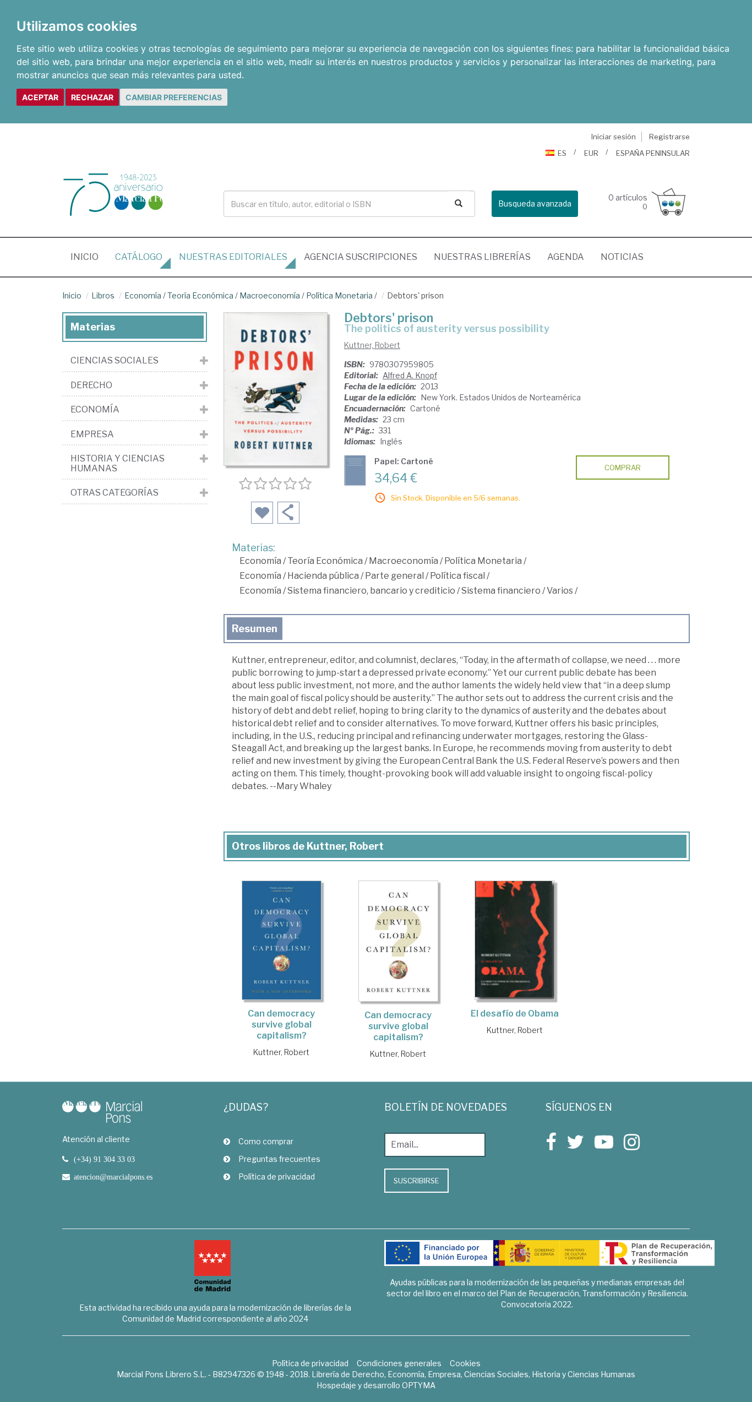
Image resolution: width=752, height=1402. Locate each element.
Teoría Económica (200, 295)
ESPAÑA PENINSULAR (653, 153)
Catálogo (138, 257)
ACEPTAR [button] (40, 97)
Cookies (465, 1363)
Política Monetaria (339, 295)
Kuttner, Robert (372, 345)
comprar (622, 467)
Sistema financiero (501, 590)
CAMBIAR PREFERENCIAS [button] (174, 97)
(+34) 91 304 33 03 (104, 1159)
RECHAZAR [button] (92, 97)
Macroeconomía (269, 295)
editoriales (233, 257)
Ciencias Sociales (114, 361)
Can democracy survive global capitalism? (281, 1024)
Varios (560, 590)
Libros (103, 295)
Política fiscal (457, 575)
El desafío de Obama (515, 1013)
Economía (142, 295)
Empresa (92, 434)
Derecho (91, 385)
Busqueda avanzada (534, 203)
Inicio (88, 256)
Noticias (622, 257)
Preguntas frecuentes (279, 1159)
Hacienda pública (323, 575)
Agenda (565, 257)
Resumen (254, 628)
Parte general (394, 575)
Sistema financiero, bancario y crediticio (371, 590)
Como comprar (265, 1141)
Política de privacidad (276, 1176)
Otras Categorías (114, 493)
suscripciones (360, 257)
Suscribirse (416, 1180)
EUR (591, 153)
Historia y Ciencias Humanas (117, 463)
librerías (482, 257)
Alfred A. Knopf (410, 375)
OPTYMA (418, 1385)
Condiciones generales (399, 1363)
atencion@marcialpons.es (113, 1177)
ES (562, 153)
